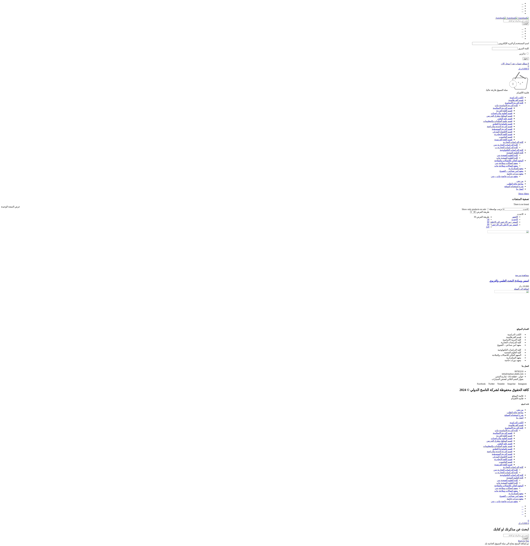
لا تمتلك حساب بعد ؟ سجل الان (515, 63)
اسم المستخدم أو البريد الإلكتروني (513, 43)
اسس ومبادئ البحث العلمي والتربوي (509, 280)
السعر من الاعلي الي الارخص (504, 224)
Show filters (523, 194)
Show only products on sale (474, 209)
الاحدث (515, 219)
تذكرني (522, 54)
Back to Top (523, 541)
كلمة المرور (523, 48)
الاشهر (515, 217)
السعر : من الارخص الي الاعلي (504, 222)
